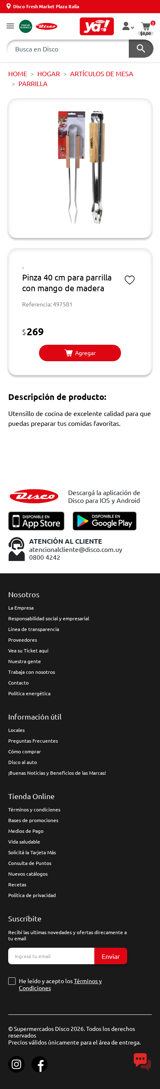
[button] (10, 26)
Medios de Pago (25, 830)
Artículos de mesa (101, 73)
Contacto (18, 682)
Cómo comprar (24, 751)
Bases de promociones (33, 820)
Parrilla (33, 83)
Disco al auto (22, 761)
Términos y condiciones (34, 809)
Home (17, 73)
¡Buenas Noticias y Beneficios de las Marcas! (57, 772)
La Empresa (21, 607)
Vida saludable (24, 841)
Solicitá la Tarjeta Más (32, 852)
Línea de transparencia (33, 628)
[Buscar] (141, 49)
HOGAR (48, 73)
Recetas (17, 884)
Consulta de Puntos (29, 862)
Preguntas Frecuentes (33, 740)
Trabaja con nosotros (31, 671)
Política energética (29, 693)
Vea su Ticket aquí (28, 650)
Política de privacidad (32, 895)
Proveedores (22, 639)
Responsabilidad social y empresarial (48, 618)
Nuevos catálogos (28, 873)
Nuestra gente (24, 661)
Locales (16, 729)
